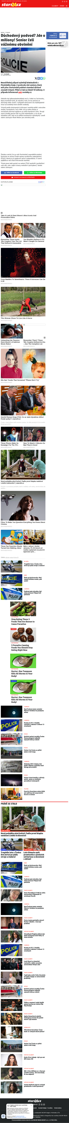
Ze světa (26, 561)
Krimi (25, 575)
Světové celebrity (29, 931)
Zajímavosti (27, 1027)
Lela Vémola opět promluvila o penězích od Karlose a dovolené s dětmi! (34, 856)
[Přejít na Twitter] (64, 1)
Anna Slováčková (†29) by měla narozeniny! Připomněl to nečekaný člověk (34, 894)
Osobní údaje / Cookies (45, 1108)
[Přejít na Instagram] (66, 1)
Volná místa (57, 1108)
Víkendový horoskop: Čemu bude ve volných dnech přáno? (34, 1031)
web (20, 92)
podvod (11, 557)
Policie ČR (16, 557)
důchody (7, 557)
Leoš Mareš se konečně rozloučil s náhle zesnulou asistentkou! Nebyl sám (33, 963)
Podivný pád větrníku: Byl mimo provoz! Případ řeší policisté (33, 593)
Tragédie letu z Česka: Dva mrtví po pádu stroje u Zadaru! (34, 565)
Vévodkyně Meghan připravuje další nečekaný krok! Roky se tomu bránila (34, 935)
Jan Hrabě (6, 74)
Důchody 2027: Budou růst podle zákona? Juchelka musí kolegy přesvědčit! (34, 765)
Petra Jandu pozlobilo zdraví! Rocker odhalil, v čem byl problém (34, 922)
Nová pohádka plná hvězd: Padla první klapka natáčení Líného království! (22, 834)
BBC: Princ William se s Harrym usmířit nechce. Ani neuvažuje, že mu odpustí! (34, 1072)
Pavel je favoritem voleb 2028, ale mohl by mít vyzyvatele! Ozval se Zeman (34, 793)
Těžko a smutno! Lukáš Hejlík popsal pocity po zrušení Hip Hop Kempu (34, 1004)
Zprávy (2, 32)
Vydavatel (33, 1108)
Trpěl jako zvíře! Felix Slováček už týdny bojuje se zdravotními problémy (34, 976)
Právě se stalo (9, 803)
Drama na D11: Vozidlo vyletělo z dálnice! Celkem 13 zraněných (34, 724)
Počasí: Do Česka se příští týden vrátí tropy (32, 751)
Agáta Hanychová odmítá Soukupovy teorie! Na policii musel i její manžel (33, 1017)
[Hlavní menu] (66, 6)
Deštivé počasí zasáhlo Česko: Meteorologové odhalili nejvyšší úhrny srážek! (34, 738)
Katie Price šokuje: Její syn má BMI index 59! (34, 1058)
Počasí (26, 734)
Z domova (7, 32)
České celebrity (28, 890)
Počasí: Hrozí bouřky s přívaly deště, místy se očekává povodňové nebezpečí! (34, 779)
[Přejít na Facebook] (62, 1)
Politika (26, 789)
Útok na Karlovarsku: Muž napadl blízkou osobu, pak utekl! (33, 579)
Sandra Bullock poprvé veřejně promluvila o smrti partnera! (34, 1085)
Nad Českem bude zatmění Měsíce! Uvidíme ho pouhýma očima (34, 710)
